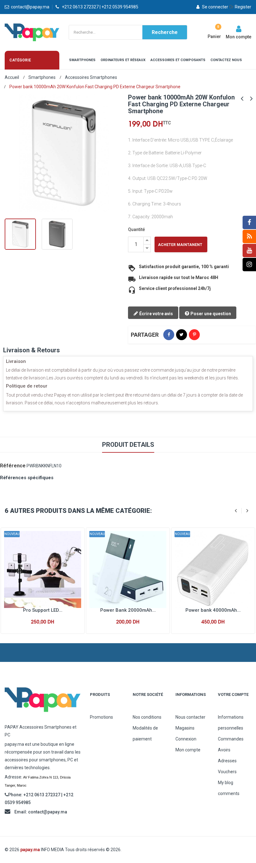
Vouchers (227, 771)
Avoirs (224, 749)
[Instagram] (249, 264)
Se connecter (215, 6)
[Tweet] (181, 334)
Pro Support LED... (42, 610)
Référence (13, 466)
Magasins (184, 728)
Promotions (101, 717)
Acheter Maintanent (180, 245)
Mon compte (187, 749)
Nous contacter (190, 717)
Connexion (185, 738)
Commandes (231, 738)
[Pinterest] (194, 334)
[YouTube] (249, 250)
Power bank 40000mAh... (213, 610)
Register (240, 6)
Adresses (227, 760)
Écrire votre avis (155, 313)
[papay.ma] (43, 700)
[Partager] (168, 334)
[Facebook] (249, 222)
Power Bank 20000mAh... (128, 610)
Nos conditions (147, 717)
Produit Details (128, 444)
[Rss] (249, 236)
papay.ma (30, 849)
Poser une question (210, 313)
